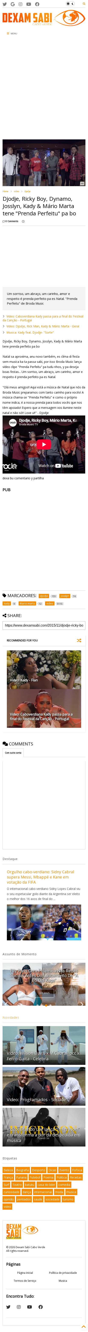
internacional (43, 1192)
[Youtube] (28, 4)
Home (5, 191)
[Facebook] (37, 4)
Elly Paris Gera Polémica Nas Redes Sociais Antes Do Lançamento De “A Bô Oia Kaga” (44, 976)
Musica (63, 1281)
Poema (48, 1177)
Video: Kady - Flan (24, 680)
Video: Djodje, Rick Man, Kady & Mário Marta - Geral (42, 326)
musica (71, 1192)
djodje (28, 191)
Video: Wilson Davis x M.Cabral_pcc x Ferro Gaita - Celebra (43, 1056)
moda (59, 1192)
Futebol (35, 1177)
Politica (62, 1177)
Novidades (11, 1017)
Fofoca (77, 1170)
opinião (9, 1199)
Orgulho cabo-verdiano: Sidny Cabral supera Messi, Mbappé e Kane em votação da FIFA (40, 877)
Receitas (76, 1177)
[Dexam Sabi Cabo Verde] (44, 24)
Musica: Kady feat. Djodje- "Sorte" (30, 332)
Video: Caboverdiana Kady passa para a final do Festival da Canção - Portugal (43, 318)
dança (27, 1192)
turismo (68, 1199)
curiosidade (11, 1192)
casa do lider (46, 1185)
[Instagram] (20, 4)
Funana (21, 1177)
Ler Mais (44, 993)
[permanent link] (23, 221)
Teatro (17, 1185)
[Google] (13, 4)
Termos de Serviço (25, 1281)
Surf (6, 1185)
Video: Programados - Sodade (36, 1099)
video (16, 191)
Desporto (38, 1170)
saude (38, 1199)
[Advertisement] (44, 88)
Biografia (22, 1170)
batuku (29, 1185)
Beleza (8, 1170)
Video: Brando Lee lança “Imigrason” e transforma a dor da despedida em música (44, 1134)
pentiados (24, 1199)
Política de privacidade (63, 1273)
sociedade (52, 1199)
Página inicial (25, 1273)
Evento (64, 1170)
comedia (64, 1185)
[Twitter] (5, 4)
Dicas (52, 1170)
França (8, 1177)
